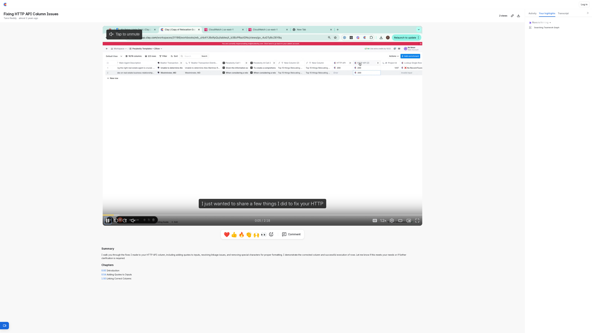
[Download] (518, 15)
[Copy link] (512, 15)
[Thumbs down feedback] (569, 91)
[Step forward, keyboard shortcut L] (124, 220)
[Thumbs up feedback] (564, 91)
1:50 (103, 278)
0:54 (103, 274)
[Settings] (391, 220)
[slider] (262, 215)
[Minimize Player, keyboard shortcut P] (408, 220)
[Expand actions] (583, 81)
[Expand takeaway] (583, 39)
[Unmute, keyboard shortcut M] (133, 220)
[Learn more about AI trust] (556, 100)
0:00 (103, 270)
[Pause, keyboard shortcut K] (107, 220)
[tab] (532, 14)
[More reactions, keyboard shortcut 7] (271, 234)
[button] (558, 40)
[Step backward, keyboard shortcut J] (116, 220)
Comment (294, 234)
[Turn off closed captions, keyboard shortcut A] (374, 220)
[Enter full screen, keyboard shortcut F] (417, 220)
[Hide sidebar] (588, 13)
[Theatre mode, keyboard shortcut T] (400, 220)
